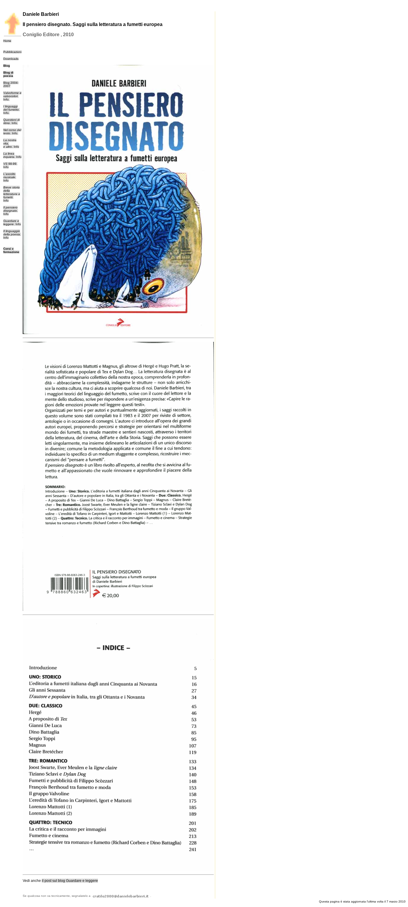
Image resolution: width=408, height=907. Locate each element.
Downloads (11, 58)
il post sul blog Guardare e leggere (70, 881)
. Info (18, 156)
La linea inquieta (8, 155)
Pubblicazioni (12, 52)
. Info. (12, 96)
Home (7, 40)
